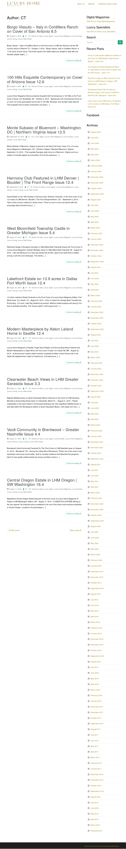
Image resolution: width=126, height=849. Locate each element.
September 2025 (97, 194)
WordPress (115, 846)
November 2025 (97, 182)
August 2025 (96, 199)
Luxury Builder (59, 438)
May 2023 (94, 352)
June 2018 (95, 673)
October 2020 (96, 515)
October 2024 (96, 256)
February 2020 (96, 560)
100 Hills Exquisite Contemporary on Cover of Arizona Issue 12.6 (45, 79)
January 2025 (96, 239)
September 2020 (97, 521)
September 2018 (97, 656)
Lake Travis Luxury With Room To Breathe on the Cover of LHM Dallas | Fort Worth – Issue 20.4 (104, 104)
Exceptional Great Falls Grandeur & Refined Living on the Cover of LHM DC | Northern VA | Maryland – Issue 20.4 (104, 92)
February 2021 (96, 498)
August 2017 (96, 729)
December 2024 (97, 244)
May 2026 (94, 149)
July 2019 (94, 599)
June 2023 (95, 346)
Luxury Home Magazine (62, 36)
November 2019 (97, 577)
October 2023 (96, 323)
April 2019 (95, 616)
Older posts (14, 530)
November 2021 (97, 447)
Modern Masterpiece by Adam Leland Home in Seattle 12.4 (40, 331)
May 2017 (94, 746)
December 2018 (97, 639)
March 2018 (95, 690)
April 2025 (95, 222)
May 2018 (94, 678)
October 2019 (96, 582)
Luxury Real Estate (25, 39)
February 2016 (96, 830)
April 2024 (95, 289)
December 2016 (97, 774)
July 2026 (94, 137)
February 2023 (96, 363)
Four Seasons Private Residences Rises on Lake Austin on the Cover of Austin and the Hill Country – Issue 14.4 (104, 70)
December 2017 (97, 706)
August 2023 (96, 335)
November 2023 (97, 318)
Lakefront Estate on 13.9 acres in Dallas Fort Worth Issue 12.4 (42, 281)
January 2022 (96, 436)
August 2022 (96, 397)
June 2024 (95, 278)
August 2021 (96, 464)
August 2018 (96, 661)
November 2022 (97, 380)
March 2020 (95, 554)
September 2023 (97, 329)
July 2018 (94, 667)
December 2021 (97, 442)
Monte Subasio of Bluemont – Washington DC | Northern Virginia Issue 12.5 (44, 130)
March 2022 (95, 425)
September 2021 (97, 459)
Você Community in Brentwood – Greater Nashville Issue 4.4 (43, 431)
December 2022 (97, 374)
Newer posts (75, 530)
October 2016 (96, 785)
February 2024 (96, 301)
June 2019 (95, 605)
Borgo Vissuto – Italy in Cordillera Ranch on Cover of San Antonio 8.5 (42, 29)
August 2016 (96, 797)
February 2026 (96, 165)
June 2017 (95, 740)
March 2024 (95, 295)
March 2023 (95, 357)
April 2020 (95, 549)
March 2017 (95, 757)
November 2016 (97, 780)
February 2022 (96, 430)
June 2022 (95, 408)
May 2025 (94, 216)
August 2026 (96, 132)
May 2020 (94, 543)
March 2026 (95, 160)
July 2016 (94, 802)
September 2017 (97, 723)
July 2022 (94, 402)
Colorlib (100, 846)
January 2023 (96, 368)
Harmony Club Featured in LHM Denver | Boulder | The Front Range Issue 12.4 (43, 180)
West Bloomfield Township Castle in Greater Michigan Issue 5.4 (38, 230)
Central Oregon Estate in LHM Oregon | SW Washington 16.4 (42, 482)
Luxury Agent (48, 36)
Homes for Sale (36, 36)
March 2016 (95, 825)
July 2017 (94, 735)
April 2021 (95, 487)
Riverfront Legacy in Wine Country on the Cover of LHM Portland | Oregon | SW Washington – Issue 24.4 (104, 81)
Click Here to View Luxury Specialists (101, 31)
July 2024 (94, 273)
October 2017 (96, 718)
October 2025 (96, 188)
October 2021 (96, 453)
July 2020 (94, 532)
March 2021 (95, 492)
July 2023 (94, 340)
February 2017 (96, 763)
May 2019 (94, 611)
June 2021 (95, 475)
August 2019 (96, 594)
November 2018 (97, 644)
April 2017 (95, 751)
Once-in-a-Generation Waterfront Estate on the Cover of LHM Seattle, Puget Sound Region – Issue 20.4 (104, 58)
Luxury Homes (77, 36)
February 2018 (96, 695)
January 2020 (96, 566)
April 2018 (95, 684)
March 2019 (95, 622)
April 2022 (95, 419)
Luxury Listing (12, 39)
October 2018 (96, 650)
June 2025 (95, 211)
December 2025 (97, 177)
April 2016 (95, 819)
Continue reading (73, 60)
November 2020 (97, 509)
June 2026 (95, 143)
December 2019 (97, 571)
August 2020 (96, 526)
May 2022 (94, 414)
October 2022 (96, 385)
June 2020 (95, 537)
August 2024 (96, 267)
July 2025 (94, 205)
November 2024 (97, 250)
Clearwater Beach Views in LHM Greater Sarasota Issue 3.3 (43, 381)
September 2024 (97, 261)
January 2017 (96, 768)
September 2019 (97, 588)
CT (26, 36)
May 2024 (94, 284)
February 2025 (96, 233)
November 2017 (97, 712)
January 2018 (96, 701)
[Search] (120, 42)
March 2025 (95, 227)
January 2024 (96, 306)
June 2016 (95, 808)
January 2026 (96, 171)
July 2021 (94, 470)
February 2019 (96, 628)
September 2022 (97, 391)
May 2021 (94, 481)
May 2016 (94, 813)
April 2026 (95, 154)
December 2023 (97, 312)
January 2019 (96, 633)
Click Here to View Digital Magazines (101, 21)
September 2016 (97, 791)
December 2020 (97, 504)
